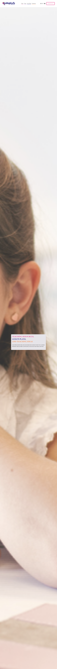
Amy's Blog (29, 3)
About (25, 3)
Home (22, 3)
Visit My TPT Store (50, 3)
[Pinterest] (44, 3)
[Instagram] (41, 3)
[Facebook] (42, 3)
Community (34, 3)
